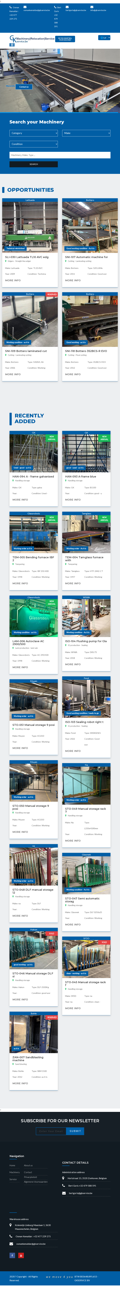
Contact (28, 1172)
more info (13, 280)
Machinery (15, 1172)
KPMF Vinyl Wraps (58, 1276)
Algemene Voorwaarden (36, 1181)
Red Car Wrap (43, 1289)
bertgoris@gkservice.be (76, 10)
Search (34, 164)
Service (13, 1179)
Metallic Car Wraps (9, 1289)
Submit (75, 1131)
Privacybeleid (30, 1177)
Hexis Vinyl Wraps (39, 1276)
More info (10, 86)
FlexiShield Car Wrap (20, 1276)
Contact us (24, 87)
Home (12, 1165)
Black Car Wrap (58, 1289)
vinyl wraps (15, 1279)
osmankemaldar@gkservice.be (37, 10)
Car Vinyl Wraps (89, 1289)
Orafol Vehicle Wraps (78, 1276)
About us (28, 1165)
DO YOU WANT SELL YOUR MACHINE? (65, 39)
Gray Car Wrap (73, 1289)
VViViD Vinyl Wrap (98, 1276)
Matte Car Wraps (27, 1289)
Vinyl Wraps (103, 1289)
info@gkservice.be (98, 10)
